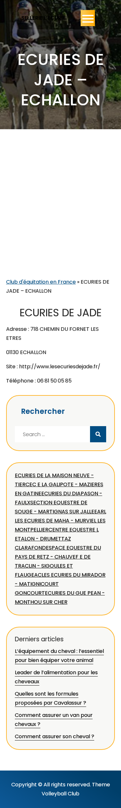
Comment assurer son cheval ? (54, 736)
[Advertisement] (60, 213)
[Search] (98, 434)
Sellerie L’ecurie (43, 18)
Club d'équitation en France (41, 282)
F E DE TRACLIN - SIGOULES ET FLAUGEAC (53, 566)
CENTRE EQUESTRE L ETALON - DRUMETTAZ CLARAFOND (57, 538)
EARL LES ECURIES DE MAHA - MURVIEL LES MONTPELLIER (60, 520)
